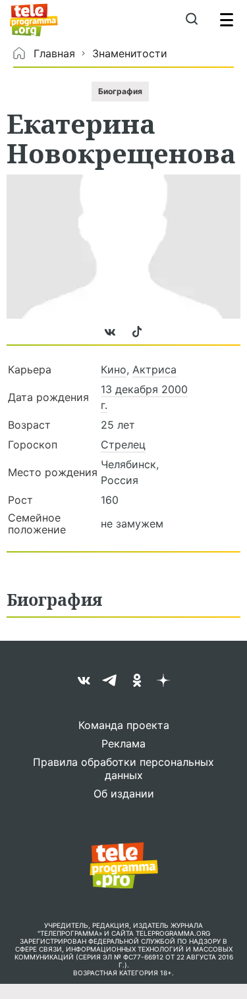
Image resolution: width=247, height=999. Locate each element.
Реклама (123, 743)
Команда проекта (123, 725)
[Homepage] (34, 20)
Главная (54, 53)
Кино (113, 369)
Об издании (124, 793)
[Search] (191, 20)
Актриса (154, 369)
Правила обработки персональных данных (123, 768)
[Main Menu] (226, 20)
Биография (120, 91)
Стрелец (123, 444)
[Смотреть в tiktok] (136, 337)
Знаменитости (129, 53)
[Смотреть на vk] (112, 337)
